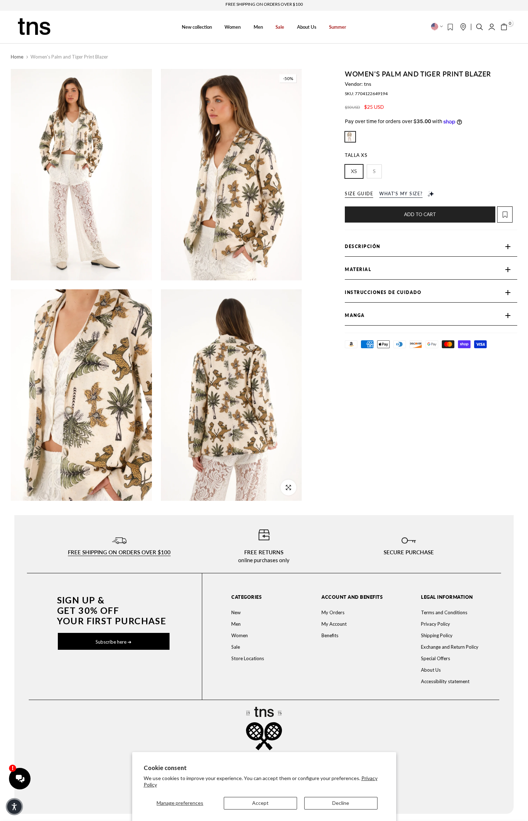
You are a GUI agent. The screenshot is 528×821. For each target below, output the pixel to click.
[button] (507, 214)
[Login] (491, 27)
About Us (306, 27)
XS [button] (354, 171)
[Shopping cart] (504, 27)
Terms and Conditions (444, 612)
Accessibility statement (445, 681)
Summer (337, 27)
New (236, 612)
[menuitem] (259, 612)
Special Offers (435, 658)
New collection (197, 27)
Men (258, 27)
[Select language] (437, 26)
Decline (340, 803)
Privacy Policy (435, 624)
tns (367, 84)
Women (232, 27)
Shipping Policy (437, 635)
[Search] (479, 27)
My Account (334, 624)
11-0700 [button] (350, 136)
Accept (260, 803)
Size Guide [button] (359, 193)
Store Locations (247, 658)
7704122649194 (371, 93)
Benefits (329, 635)
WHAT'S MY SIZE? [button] (401, 193)
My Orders (332, 612)
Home (17, 57)
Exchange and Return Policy (449, 647)
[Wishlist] (450, 27)
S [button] (374, 171)
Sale (279, 27)
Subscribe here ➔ (113, 642)
